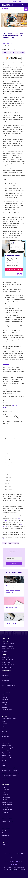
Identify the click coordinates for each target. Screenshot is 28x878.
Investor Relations (7, 802)
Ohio (3, 726)
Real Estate (5, 704)
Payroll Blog (5, 750)
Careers (4, 794)
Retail (3, 694)
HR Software (5, 675)
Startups (4, 707)
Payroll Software (6, 657)
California (4, 723)
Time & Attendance (7, 673)
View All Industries (7, 709)
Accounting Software (8, 643)
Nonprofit (4, 697)
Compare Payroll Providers (9, 775)
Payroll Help (5, 753)
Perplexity (11, 52)
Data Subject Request (18, 868)
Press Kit (4, 799)
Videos (4, 760)
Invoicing (4, 651)
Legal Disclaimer (7, 869)
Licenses (15, 869)
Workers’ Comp (6, 683)
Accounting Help (6, 748)
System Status (6, 812)
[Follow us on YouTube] (22, 853)
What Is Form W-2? (11, 623)
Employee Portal (6, 678)
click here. (4, 538)
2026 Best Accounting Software (10, 768)
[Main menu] (26, 9)
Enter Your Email (11, 556)
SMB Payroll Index (7, 804)
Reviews (4, 792)
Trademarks (22, 869)
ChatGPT (5, 52)
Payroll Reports (6, 662)
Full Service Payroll (7, 659)
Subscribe (14, 563)
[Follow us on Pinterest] (16, 857)
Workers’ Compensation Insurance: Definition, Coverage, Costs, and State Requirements (13, 589)
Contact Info (5, 789)
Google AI (22, 52)
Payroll (4, 543)
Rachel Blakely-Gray (8, 43)
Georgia (4, 729)
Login (19, 1)
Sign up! (24, 5)
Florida (4, 734)
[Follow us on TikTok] (12, 857)
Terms (14, 871)
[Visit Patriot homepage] (5, 9)
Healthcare (5, 699)
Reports (4, 763)
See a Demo (5, 835)
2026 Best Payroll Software (9, 770)
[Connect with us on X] (14, 853)
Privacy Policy (7, 868)
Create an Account (7, 833)
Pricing (4, 830)
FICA (22, 381)
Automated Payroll (7, 667)
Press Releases (6, 797)
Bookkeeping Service (8, 648)
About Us (4, 787)
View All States (6, 736)
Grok (17, 52)
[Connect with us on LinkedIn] (6, 853)
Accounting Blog (6, 745)
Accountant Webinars (8, 758)
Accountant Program (7, 821)
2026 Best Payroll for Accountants (11, 773)
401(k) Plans (5, 680)
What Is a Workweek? (11, 607)
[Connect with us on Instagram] (18, 853)
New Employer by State (8, 718)
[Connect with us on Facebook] (10, 853)
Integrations (5, 778)
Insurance (4, 702)
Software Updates (7, 809)
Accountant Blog (6, 755)
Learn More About (14, 269)
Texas (3, 721)
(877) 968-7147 (13, 1)
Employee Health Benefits (9, 685)
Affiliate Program (6, 807)
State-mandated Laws (14, 543)
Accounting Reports (7, 646)
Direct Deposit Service (8, 664)
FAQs (3, 765)
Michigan (4, 731)
